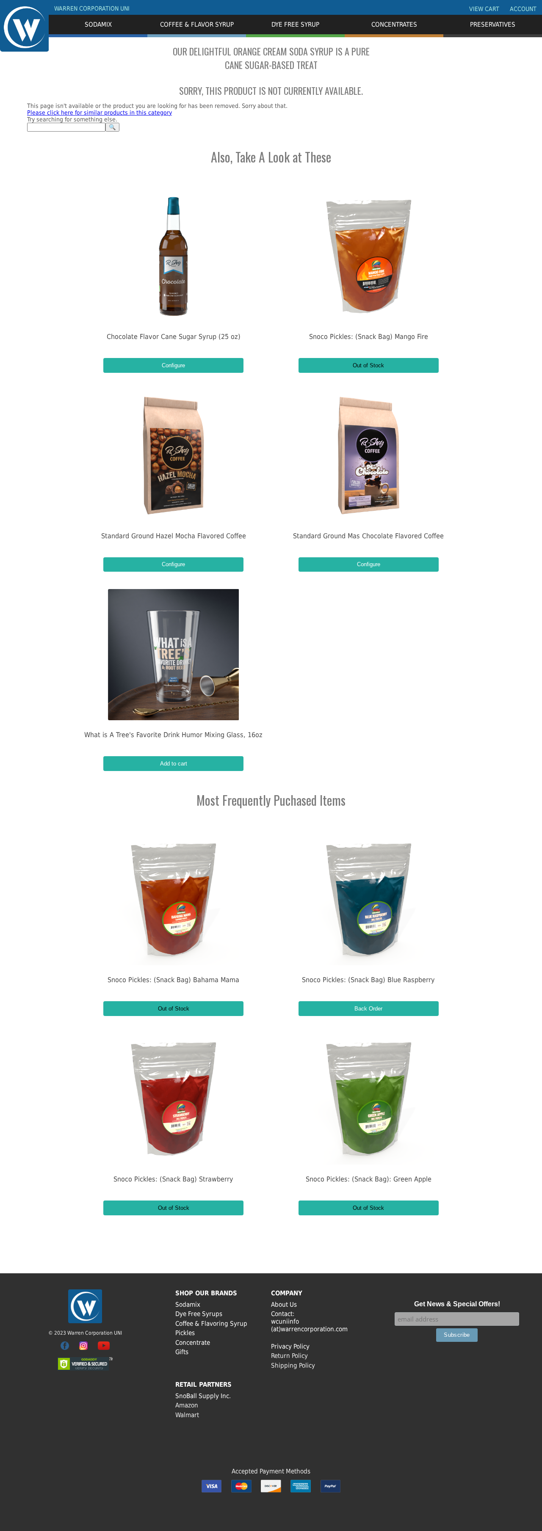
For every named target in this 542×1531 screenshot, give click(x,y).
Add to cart (173, 763)
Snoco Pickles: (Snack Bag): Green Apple (368, 1179)
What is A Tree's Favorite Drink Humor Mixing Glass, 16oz (173, 735)
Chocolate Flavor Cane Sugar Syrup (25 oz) (174, 337)
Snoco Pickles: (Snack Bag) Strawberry (173, 1179)
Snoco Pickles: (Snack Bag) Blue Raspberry (368, 980)
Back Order (368, 1008)
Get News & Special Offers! (457, 1304)
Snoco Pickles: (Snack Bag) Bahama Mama (173, 980)
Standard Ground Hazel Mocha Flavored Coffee (173, 536)
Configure (173, 365)
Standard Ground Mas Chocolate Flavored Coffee (368, 536)
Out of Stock (368, 365)
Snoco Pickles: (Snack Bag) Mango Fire (368, 337)
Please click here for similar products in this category (99, 112)
